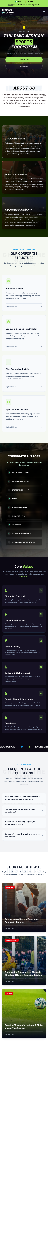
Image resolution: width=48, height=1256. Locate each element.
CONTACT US (24, 60)
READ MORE (24, 66)
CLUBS (30, 2)
